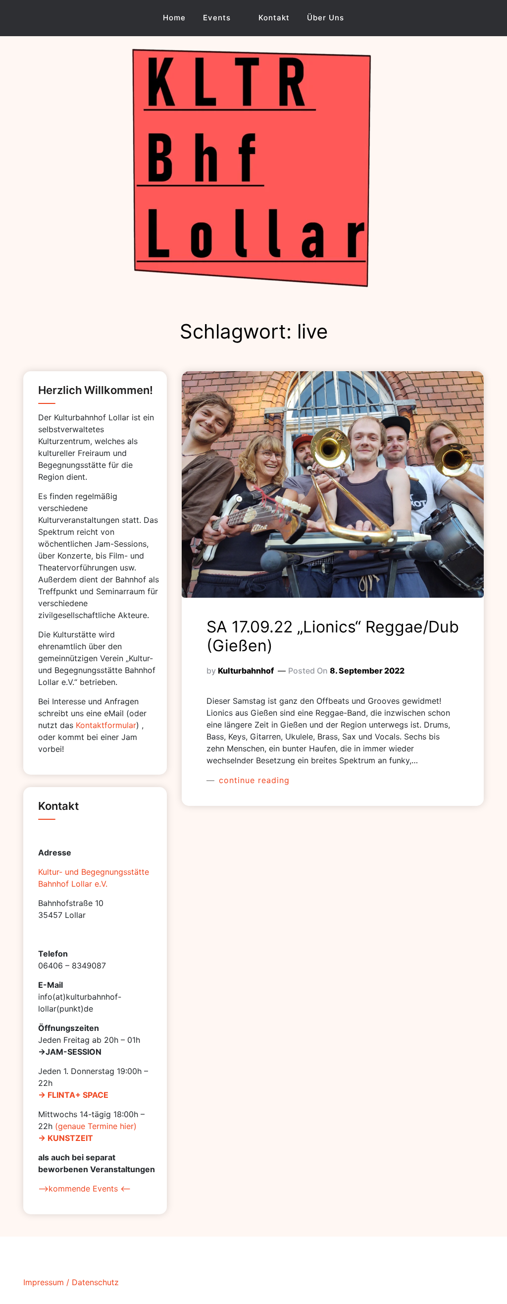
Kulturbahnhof (246, 671)
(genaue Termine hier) (96, 1126)
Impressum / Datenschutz (71, 1282)
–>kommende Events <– (84, 1188)
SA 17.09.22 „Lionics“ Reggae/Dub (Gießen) (332, 636)
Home (174, 17)
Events (217, 17)
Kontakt (274, 17)
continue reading (253, 780)
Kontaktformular (106, 725)
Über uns (325, 17)
